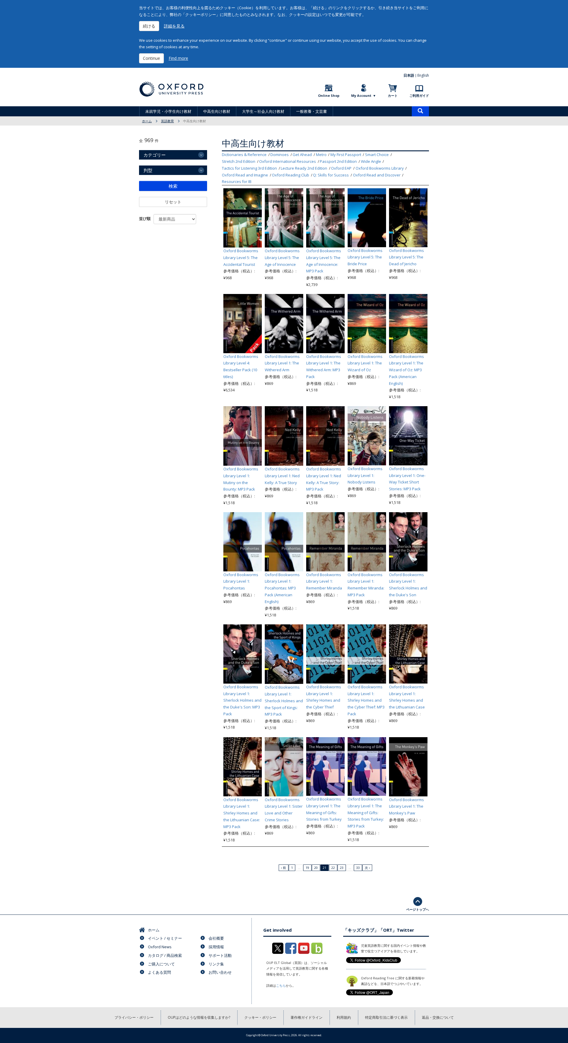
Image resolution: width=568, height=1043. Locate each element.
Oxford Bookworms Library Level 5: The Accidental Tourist (240, 257)
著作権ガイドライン (306, 1017)
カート (393, 95)
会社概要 (216, 938)
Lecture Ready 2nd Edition (304, 168)
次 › (367, 867)
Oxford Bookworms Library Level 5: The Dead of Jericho (406, 257)
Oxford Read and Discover (377, 175)
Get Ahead (302, 154)
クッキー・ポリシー (260, 1017)
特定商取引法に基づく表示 (386, 1017)
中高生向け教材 (216, 111)
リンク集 (216, 964)
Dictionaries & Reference (244, 154)
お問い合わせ (220, 972)
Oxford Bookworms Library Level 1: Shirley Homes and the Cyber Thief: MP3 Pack (366, 700)
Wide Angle (371, 161)
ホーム (147, 121)
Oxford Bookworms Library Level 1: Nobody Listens (365, 475)
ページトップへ (417, 909)
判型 (147, 170)
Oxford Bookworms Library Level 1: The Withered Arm (282, 363)
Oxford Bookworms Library (380, 168)
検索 (173, 186)
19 (307, 867)
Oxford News (160, 946)
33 (358, 867)
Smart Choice (377, 154)
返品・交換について (438, 1017)
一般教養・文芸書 (311, 111)
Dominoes (279, 154)
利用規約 (344, 1017)
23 (341, 867)
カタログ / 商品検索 (165, 955)
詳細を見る (174, 26)
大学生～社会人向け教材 (263, 111)
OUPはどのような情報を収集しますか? (199, 1017)
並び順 (145, 218)
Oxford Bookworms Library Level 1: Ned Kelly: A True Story (282, 475)
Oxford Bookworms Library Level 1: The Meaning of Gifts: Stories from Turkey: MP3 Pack (366, 812)
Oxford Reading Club (290, 175)
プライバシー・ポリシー (134, 1017)
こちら (281, 985)
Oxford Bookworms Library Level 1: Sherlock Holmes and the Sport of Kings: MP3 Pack (284, 700)
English (423, 75)
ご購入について (161, 964)
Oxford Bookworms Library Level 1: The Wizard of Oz (365, 363)
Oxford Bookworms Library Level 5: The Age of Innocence (282, 257)
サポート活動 (220, 955)
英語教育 (167, 121)
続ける (149, 26)
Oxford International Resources (287, 161)
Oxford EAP (341, 168)
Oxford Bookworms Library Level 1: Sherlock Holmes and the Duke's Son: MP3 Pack (242, 700)
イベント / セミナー (165, 938)
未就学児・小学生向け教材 (168, 111)
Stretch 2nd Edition (238, 161)
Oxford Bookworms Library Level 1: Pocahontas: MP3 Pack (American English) (282, 588)
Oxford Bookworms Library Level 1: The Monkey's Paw (406, 806)
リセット (173, 202)
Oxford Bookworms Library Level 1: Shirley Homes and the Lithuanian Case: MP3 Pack (241, 813)
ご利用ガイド (419, 95)
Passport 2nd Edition (338, 161)
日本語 (409, 75)
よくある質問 (159, 972)
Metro (321, 154)
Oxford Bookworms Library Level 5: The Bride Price (365, 257)
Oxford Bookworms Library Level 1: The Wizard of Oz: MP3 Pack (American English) (406, 370)
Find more (178, 58)
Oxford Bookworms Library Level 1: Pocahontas (240, 581)
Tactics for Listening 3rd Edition (249, 168)
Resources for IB (236, 181)
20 (316, 867)
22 (333, 867)
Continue (151, 58)
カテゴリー (154, 155)
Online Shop (328, 95)
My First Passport (345, 154)
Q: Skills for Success (331, 175)
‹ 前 (283, 867)
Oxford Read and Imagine (245, 175)
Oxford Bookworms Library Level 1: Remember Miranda (324, 581)
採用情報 (216, 946)
